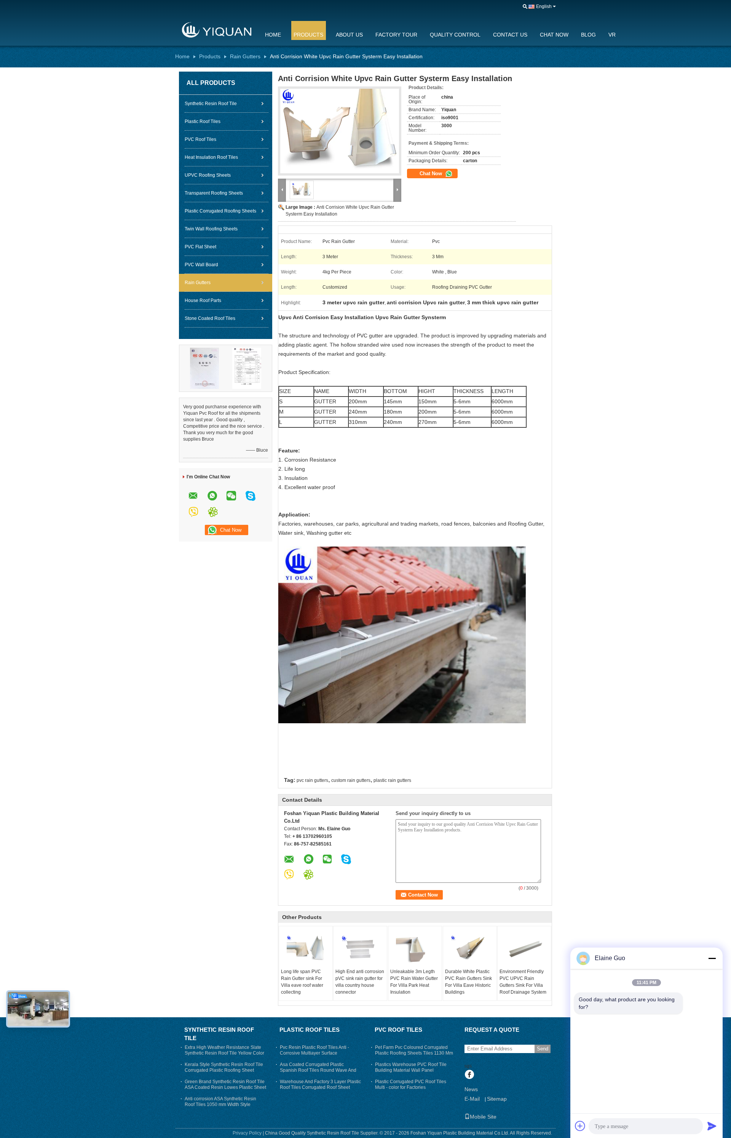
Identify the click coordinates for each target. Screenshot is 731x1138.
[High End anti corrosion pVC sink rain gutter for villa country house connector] (360, 949)
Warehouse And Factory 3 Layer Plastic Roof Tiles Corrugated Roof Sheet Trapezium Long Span (320, 1087)
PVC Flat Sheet (200, 246)
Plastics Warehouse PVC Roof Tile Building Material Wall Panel (411, 1067)
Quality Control (455, 35)
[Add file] (580, 1125)
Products (308, 35)
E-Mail (472, 1099)
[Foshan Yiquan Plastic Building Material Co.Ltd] (215, 30)
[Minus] (712, 958)
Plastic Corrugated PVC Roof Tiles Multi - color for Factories (410, 1084)
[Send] (712, 1125)
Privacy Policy (247, 1133)
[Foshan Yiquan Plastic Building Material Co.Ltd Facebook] (469, 1075)
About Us (349, 35)
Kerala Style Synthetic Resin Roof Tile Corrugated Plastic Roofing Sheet (224, 1067)
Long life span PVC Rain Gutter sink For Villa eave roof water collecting (302, 982)
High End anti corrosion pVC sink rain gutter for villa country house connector (359, 982)
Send (542, 1049)
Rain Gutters (245, 56)
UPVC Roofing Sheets (208, 175)
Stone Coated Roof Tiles (210, 318)
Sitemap (497, 1099)
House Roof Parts (203, 300)
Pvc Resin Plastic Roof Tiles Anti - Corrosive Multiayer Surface (314, 1050)
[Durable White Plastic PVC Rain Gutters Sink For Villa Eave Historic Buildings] (469, 949)
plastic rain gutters (392, 780)
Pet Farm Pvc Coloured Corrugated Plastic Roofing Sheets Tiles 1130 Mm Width (414, 1053)
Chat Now (554, 35)
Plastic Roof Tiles (202, 121)
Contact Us (510, 35)
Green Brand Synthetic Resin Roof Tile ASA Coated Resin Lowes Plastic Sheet (225, 1084)
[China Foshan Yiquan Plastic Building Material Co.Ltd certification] (204, 368)
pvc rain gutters (312, 780)
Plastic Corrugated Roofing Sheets (220, 211)
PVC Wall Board (201, 264)
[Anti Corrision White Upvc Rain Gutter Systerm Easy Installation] (339, 131)
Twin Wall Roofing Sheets (211, 229)
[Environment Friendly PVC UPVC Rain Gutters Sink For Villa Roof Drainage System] (524, 949)
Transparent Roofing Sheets (214, 193)
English (544, 6)
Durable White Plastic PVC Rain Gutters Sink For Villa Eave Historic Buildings (468, 982)
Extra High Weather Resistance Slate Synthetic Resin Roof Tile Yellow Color (224, 1050)
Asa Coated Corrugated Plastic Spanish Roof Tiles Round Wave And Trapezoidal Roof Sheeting (318, 1070)
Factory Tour (396, 35)
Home (273, 35)
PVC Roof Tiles (200, 139)
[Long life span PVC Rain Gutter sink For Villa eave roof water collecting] (305, 949)
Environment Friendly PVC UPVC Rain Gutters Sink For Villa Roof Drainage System (523, 982)
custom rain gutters (350, 780)
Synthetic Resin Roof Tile (211, 103)
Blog (588, 35)
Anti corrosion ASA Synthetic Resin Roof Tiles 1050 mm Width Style (220, 1101)
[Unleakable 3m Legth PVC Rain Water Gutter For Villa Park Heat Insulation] (415, 949)
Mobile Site (483, 1117)
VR (612, 35)
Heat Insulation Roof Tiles (211, 157)
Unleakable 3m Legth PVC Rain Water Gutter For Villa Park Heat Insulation (414, 982)
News (471, 1089)
